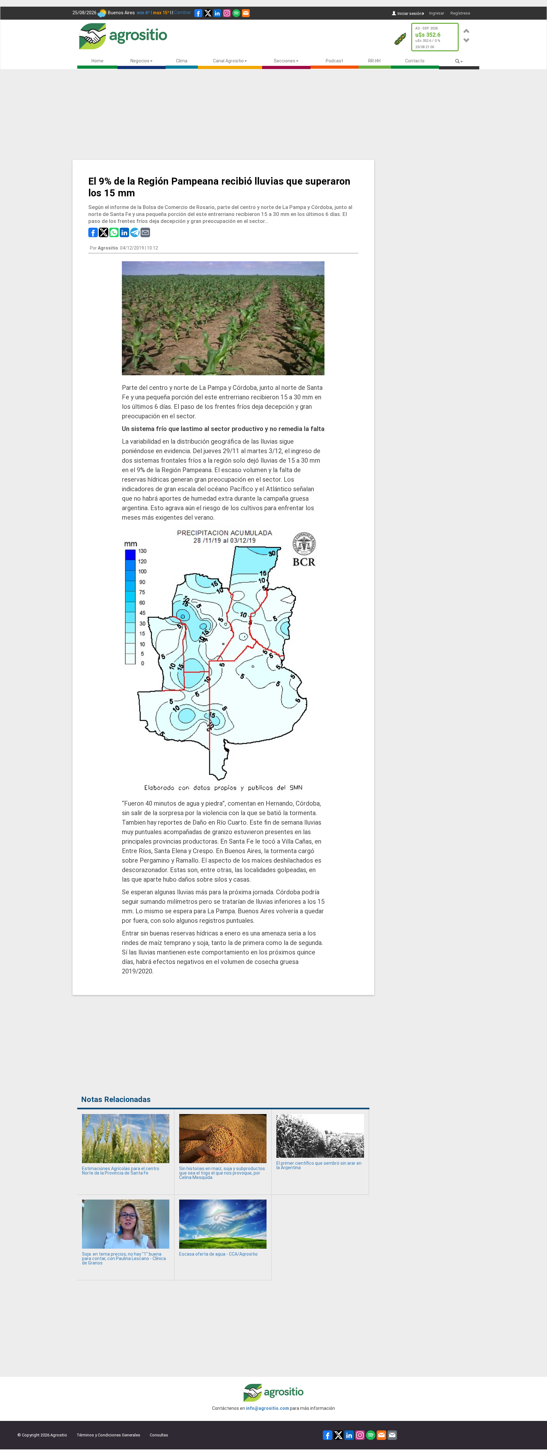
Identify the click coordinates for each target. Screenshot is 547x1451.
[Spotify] (236, 13)
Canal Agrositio (228, 60)
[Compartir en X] (103, 232)
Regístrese (460, 13)
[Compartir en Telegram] (135, 232)
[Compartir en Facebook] (93, 232)
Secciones (284, 60)
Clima (181, 60)
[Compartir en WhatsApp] (114, 232)
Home (97, 60)
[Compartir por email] (145, 232)
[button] (467, 30)
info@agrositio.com (267, 1408)
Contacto (414, 60)
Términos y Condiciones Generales (108, 1435)
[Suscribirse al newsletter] (246, 13)
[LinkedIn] (217, 13)
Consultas (159, 1435)
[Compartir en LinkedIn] (124, 232)
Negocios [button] (139, 60)
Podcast (334, 60)
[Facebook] (198, 13)
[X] (208, 13)
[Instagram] (227, 13)
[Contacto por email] (392, 1435)
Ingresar (436, 13)
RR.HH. (374, 60)
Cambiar (182, 12)
